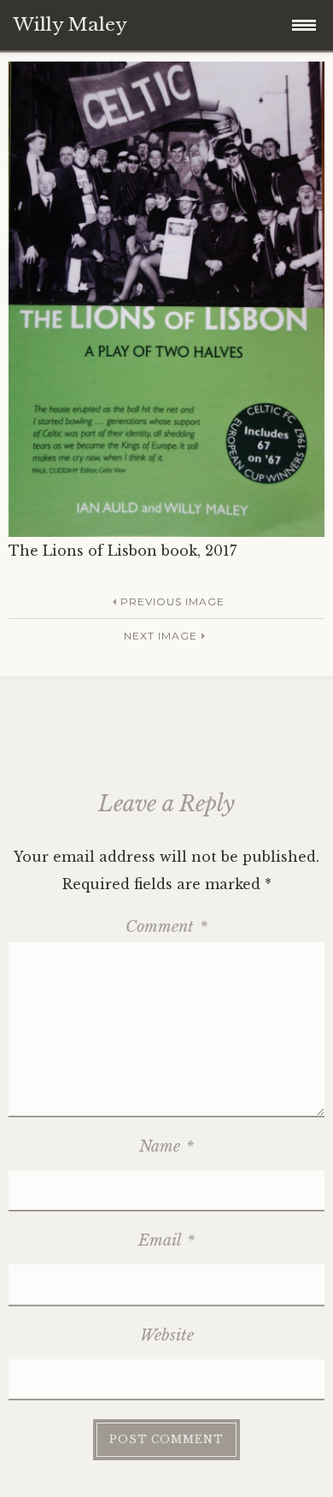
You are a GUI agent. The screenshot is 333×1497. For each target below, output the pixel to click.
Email (166, 1240)
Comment (166, 926)
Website (167, 1335)
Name (166, 1146)
